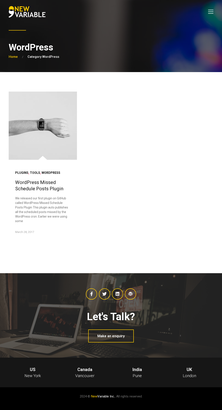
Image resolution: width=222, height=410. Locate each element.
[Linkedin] (117, 294)
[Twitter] (104, 294)
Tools (35, 172)
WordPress (51, 172)
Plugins (21, 172)
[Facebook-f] (91, 294)
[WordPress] (130, 294)
